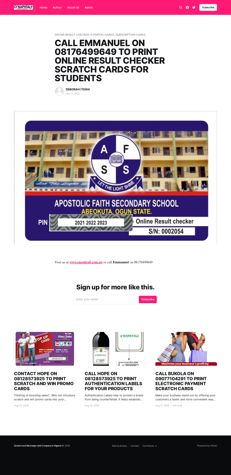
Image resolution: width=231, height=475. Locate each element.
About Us (73, 7)
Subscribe (208, 7)
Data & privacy (119, 445)
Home (43, 7)
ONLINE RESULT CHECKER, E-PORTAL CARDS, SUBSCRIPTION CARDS (100, 34)
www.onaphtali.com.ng (86, 262)
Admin (89, 7)
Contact (135, 445)
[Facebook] (187, 7)
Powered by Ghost (207, 445)
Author (57, 7)
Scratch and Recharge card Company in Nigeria (37, 445)
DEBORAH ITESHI (78, 89)
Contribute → (150, 445)
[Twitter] (193, 7)
